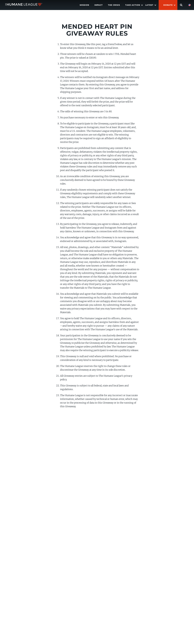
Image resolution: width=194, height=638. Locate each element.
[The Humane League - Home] (23, 5)
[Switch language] (189, 5)
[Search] (181, 5)
